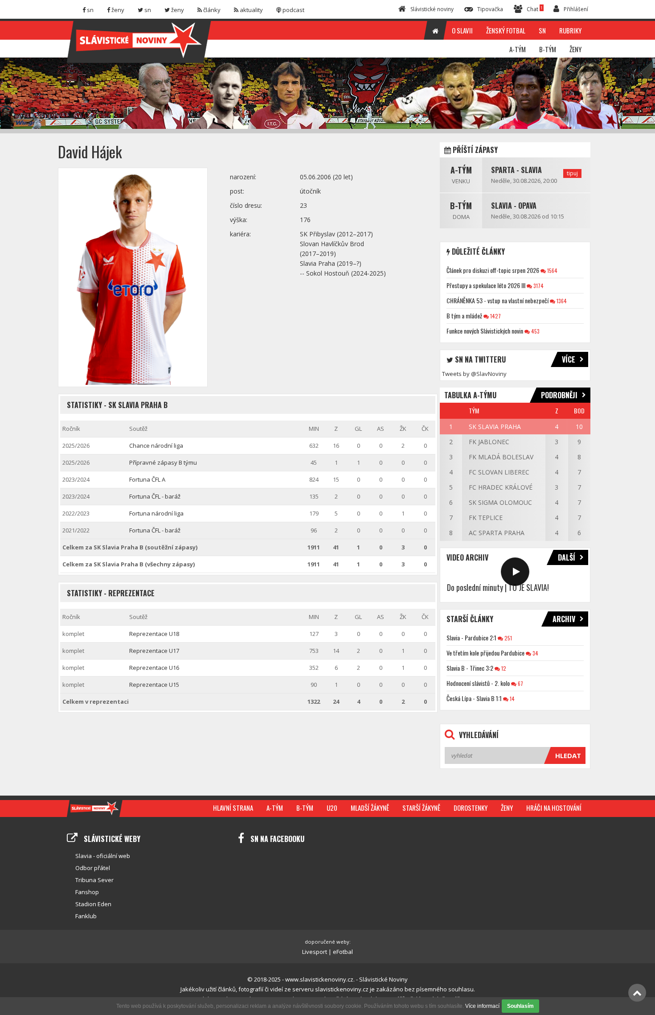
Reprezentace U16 (154, 668)
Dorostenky (470, 808)
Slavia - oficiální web (102, 856)
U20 (332, 808)
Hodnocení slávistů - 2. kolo (478, 683)
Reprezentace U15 (154, 685)
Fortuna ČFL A (147, 479)
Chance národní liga (156, 445)
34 (534, 653)
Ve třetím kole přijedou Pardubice (485, 652)
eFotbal (343, 952)
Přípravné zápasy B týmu (163, 462)
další (566, 557)
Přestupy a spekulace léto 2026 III (485, 285)
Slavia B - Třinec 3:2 (469, 668)
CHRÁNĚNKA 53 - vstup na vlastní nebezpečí (497, 300)
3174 (538, 285)
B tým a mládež (464, 315)
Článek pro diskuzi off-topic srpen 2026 (492, 270)
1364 (561, 301)
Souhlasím (520, 1006)
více (568, 359)
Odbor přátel (92, 868)
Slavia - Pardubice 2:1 (471, 637)
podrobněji (559, 395)
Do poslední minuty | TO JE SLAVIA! (498, 587)
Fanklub (86, 916)
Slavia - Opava (513, 205)
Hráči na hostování (553, 808)
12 (503, 668)
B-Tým (461, 205)
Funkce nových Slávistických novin (484, 330)
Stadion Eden (93, 904)
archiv (564, 619)
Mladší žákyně (370, 808)
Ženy (507, 808)
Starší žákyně (421, 808)
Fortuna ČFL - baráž (154, 496)
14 (511, 698)
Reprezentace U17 (154, 651)
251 (507, 638)
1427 (495, 316)
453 (535, 331)
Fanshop (87, 892)
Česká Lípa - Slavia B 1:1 (474, 698)
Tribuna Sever (94, 880)
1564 (551, 270)
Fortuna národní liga (156, 513)
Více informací (482, 1006)
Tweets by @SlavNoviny (474, 374)
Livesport (314, 952)
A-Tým (461, 170)
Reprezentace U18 (154, 634)
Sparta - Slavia (516, 170)
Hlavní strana (233, 808)
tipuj (572, 173)
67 (519, 683)
